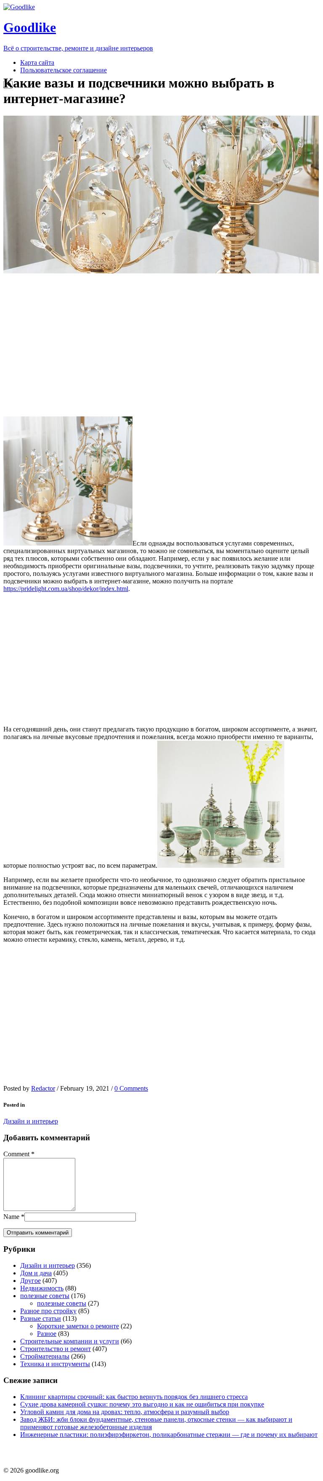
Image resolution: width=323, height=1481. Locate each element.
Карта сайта (37, 62)
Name (11, 1216)
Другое (30, 1280)
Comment (16, 1154)
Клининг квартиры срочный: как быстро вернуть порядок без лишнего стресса (134, 1396)
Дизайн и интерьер (30, 1121)
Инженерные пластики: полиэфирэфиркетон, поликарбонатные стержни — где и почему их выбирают (169, 1434)
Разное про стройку (48, 1310)
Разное (46, 1333)
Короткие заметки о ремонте (78, 1326)
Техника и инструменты (55, 1363)
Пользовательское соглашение (63, 70)
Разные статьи (40, 1318)
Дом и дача (36, 1273)
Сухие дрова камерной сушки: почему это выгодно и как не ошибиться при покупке (142, 1404)
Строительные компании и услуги (69, 1341)
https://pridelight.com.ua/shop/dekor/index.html (65, 588)
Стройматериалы (44, 1356)
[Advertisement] (161, 345)
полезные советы (44, 1295)
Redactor (43, 1088)
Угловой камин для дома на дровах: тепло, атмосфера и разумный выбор (124, 1411)
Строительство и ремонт (55, 1348)
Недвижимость (42, 1288)
